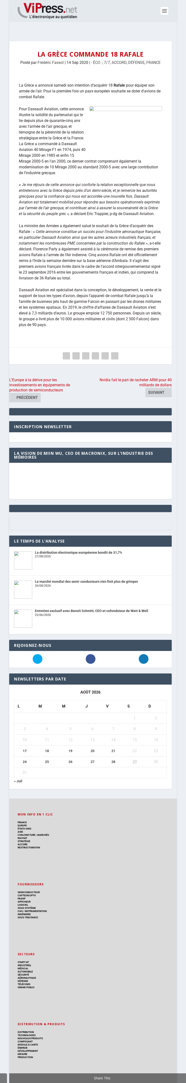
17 (25, 751)
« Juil (18, 781)
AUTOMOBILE (25, 971)
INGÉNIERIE (24, 914)
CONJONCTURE (26, 835)
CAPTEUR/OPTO (27, 895)
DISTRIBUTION (26, 1032)
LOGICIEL (23, 905)
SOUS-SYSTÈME (27, 908)
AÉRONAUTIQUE (27, 978)
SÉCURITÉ (23, 974)
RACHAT (22, 838)
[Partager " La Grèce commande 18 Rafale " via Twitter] (76, 356)
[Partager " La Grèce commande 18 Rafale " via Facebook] (66, 356)
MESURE (22, 1054)
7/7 (107, 62)
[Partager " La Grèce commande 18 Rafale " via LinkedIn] (95, 356)
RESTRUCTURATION (29, 847)
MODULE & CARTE (28, 1044)
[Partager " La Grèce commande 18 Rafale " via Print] (115, 356)
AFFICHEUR (24, 901)
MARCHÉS (43, 835)
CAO (20, 911)
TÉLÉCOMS (24, 984)
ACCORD (119, 62)
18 (47, 751)
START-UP (23, 962)
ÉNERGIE (23, 1047)
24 (25, 762)
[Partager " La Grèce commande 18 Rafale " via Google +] (86, 356)
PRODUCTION (25, 1057)
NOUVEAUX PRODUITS (30, 1038)
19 (70, 751)
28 (113, 762)
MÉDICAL (23, 968)
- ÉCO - (96, 62)
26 (70, 762)
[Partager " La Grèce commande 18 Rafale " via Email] (105, 356)
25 (47, 762)
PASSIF (21, 898)
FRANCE (153, 62)
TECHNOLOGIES (27, 1035)
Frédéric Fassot (51, 62)
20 (92, 751)
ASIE (20, 831)
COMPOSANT (25, 1041)
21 (113, 751)
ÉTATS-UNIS (24, 828)
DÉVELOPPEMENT (28, 1051)
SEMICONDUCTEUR (29, 892)
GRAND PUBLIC (26, 987)
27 (92, 762)
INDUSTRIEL (24, 965)
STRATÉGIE (24, 841)
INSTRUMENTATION (35, 911)
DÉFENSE (136, 62)
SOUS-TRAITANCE (28, 917)
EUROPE (22, 825)
